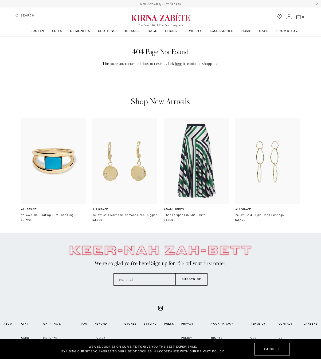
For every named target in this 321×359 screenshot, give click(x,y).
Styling (150, 323)
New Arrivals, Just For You (160, 3)
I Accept (272, 349)
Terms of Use (258, 330)
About (9, 323)
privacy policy (210, 351)
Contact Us (285, 330)
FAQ (84, 323)
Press (169, 323)
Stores (130, 323)
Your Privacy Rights (222, 330)
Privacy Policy (187, 330)
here (178, 63)
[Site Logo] (160, 17)
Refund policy (100, 330)
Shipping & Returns (52, 330)
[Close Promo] (317, 4)
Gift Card (25, 330)
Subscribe (191, 279)
